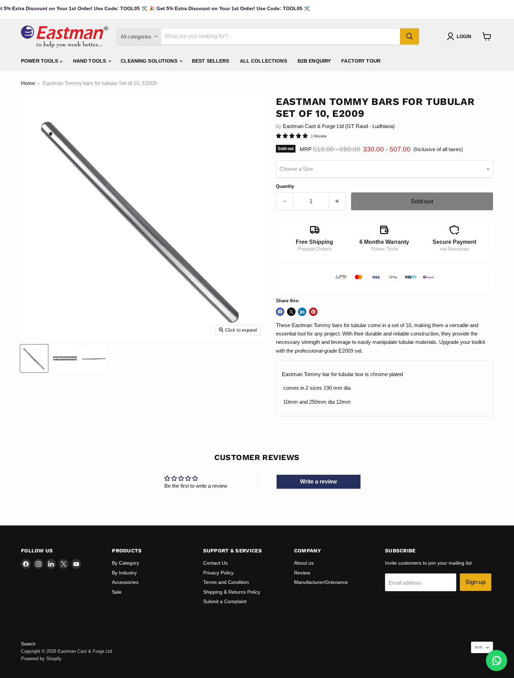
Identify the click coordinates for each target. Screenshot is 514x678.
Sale (117, 592)
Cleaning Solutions (150, 61)
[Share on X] (291, 312)
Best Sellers (210, 61)
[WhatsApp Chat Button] (496, 660)
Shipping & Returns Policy (231, 592)
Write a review (318, 482)
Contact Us (215, 563)
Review (302, 572)
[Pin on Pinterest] (313, 312)
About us (304, 563)
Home (28, 83)
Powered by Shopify (41, 658)
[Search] (409, 36)
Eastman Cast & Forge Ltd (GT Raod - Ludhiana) (339, 126)
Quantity (285, 186)
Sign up (475, 581)
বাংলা (479, 647)
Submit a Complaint (225, 601)
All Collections (263, 61)
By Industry (124, 572)
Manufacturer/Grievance (321, 582)
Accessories (125, 582)
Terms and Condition (226, 582)
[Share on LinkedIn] (302, 312)
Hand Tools (90, 61)
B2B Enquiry (314, 61)
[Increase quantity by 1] (337, 201)
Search (28, 644)
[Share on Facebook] (280, 312)
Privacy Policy (218, 572)
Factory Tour (360, 61)
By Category (125, 563)
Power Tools (40, 61)
